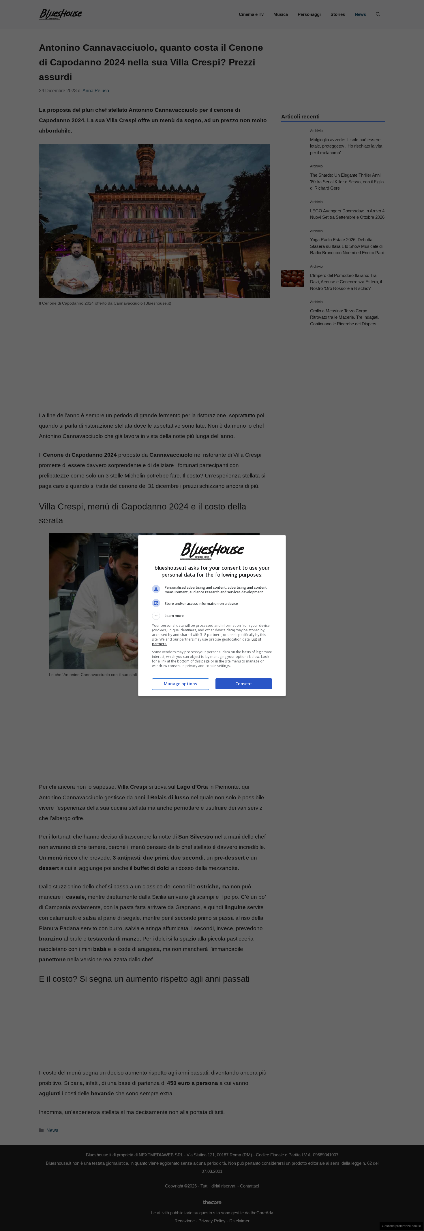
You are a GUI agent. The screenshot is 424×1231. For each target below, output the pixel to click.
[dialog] (212, 615)
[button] (212, 616)
